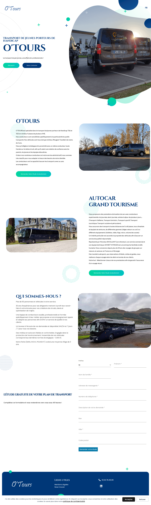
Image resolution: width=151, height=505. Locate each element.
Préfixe (81, 361)
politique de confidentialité (74, 501)
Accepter (129, 499)
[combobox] (95, 365)
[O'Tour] (28, 8)
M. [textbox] (79, 365)
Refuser (142, 499)
